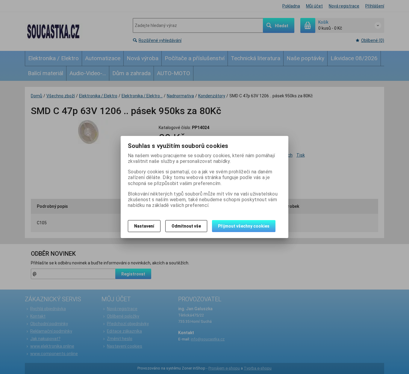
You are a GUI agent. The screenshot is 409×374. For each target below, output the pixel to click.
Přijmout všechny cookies (243, 226)
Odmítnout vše (186, 226)
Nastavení (144, 226)
